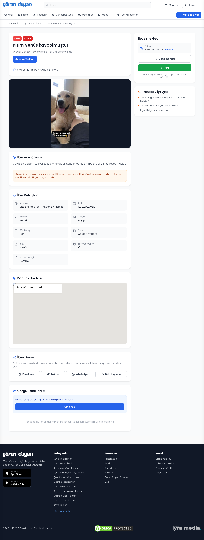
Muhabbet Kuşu (64, 14)
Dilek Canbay (23, 51)
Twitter (55, 374)
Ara (167, 67)
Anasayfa (14, 23)
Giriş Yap (69, 406)
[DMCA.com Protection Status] (114, 528)
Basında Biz (111, 468)
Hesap (191, 5)
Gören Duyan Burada (116, 477)
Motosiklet (87, 14)
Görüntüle (168, 49)
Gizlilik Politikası (163, 458)
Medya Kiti (161, 472)
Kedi (10, 14)
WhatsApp (82, 374)
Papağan (42, 14)
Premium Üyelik (164, 468)
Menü (172, 5)
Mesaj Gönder (166, 59)
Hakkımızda (111, 458)
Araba (105, 14)
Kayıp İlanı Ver (191, 14)
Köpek (24, 14)
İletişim (108, 463)
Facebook (28, 374)
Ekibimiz (109, 472)
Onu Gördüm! (26, 59)
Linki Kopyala (113, 374)
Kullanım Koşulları (165, 463)
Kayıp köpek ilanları (32, 23)
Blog (107, 481)
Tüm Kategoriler (129, 14)
